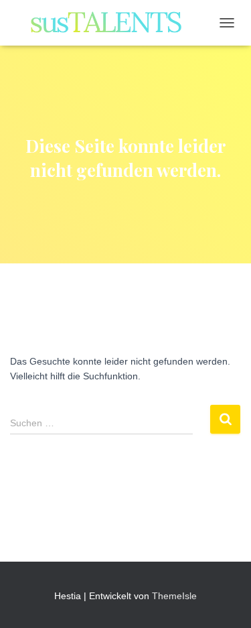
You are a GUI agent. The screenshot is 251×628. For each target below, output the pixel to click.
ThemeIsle (174, 595)
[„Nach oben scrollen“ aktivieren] (224, 601)
